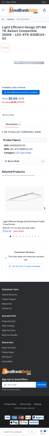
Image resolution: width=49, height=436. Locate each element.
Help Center (7, 304)
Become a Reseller (10, 335)
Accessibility (7, 361)
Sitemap (37, 404)
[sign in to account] (44, 10)
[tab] (12, 124)
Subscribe (41, 384)
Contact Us (7, 308)
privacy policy (15, 390)
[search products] (32, 432)
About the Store (9, 348)
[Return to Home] (3, 19)
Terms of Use (25, 404)
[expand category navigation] (3, 10)
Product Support (9, 299)
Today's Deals (10, 2)
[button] (28, 62)
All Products (7, 357)
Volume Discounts (9, 295)
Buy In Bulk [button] (13, 161)
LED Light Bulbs (23, 19)
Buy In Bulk (9, 115)
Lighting (10, 19)
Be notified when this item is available (22, 92)
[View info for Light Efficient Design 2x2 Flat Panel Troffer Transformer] (24, 199)
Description (12, 124)
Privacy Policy (10, 404)
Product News (8, 352)
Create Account (9, 321)
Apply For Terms (9, 330)
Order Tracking (8, 326)
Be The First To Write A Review (26, 266)
